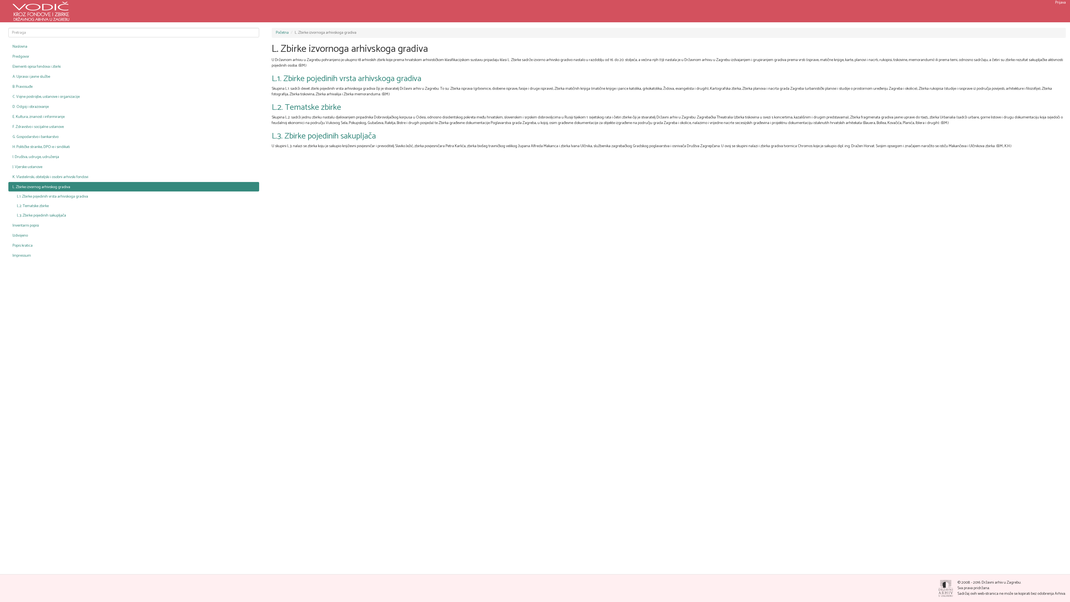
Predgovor (21, 57)
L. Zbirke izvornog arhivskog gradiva (41, 187)
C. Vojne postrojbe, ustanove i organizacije (46, 97)
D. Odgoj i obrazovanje (31, 107)
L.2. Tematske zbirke (33, 206)
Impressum (22, 256)
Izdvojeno (20, 235)
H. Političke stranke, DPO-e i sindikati (41, 147)
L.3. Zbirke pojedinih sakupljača (41, 215)
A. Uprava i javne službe (31, 77)
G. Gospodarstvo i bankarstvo (36, 137)
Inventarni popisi (26, 225)
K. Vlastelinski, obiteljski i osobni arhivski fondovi (50, 177)
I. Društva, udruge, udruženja (36, 157)
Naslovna (20, 46)
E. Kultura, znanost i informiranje (39, 117)
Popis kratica (23, 245)
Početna (282, 33)
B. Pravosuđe (23, 87)
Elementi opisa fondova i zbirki (37, 67)
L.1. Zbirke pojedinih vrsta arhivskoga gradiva (52, 196)
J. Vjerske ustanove (27, 167)
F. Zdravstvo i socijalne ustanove (38, 127)
